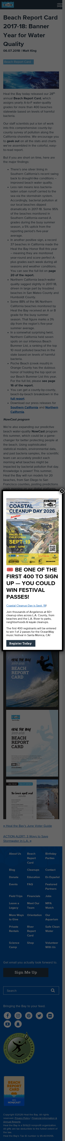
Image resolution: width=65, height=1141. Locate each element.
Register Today (20, 643)
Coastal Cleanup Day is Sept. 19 (26, 605)
